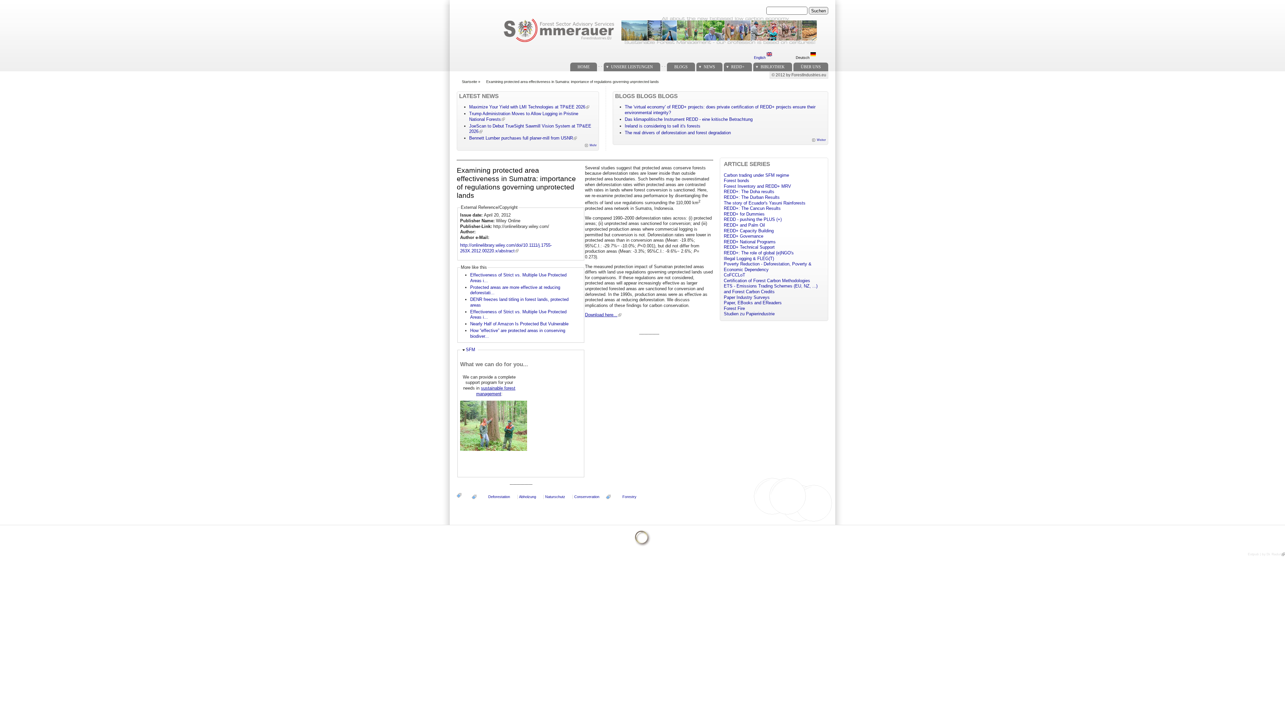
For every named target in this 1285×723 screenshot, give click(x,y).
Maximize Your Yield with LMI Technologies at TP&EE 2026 (527, 106)
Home (584, 67)
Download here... (601, 314)
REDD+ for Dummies (744, 214)
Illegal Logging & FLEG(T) (749, 258)
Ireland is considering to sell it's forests (662, 126)
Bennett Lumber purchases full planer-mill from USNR (521, 138)
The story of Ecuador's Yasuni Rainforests (764, 203)
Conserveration (586, 497)
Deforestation (499, 497)
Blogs (681, 67)
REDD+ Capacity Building (749, 230)
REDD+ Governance (743, 236)
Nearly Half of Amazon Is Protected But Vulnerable (519, 323)
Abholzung (527, 497)
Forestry (629, 497)
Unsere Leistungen (632, 67)
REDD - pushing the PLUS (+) (753, 219)
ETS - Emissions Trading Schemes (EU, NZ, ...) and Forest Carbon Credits (771, 289)
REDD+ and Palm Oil (744, 225)
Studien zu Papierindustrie (749, 313)
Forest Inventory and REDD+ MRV (757, 186)
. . (600, 65)
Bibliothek (773, 67)
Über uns (811, 67)
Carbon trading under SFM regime (756, 175)
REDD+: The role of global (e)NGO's (759, 252)
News (709, 67)
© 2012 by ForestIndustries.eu (799, 75)
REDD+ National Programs (750, 241)
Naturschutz (555, 497)
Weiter (821, 140)
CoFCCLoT (734, 274)
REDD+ (738, 67)
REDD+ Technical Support (749, 247)
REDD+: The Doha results (749, 191)
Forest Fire (734, 308)
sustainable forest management (496, 391)
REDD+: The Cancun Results (752, 208)
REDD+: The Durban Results (752, 197)
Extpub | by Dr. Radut (1264, 554)
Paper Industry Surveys (747, 297)
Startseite (469, 82)
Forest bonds (736, 180)
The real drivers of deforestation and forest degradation (678, 132)
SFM (470, 349)
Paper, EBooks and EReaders (753, 302)
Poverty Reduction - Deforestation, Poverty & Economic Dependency (767, 266)
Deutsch (803, 58)
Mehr (593, 145)
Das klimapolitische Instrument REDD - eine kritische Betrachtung (689, 119)
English (760, 58)
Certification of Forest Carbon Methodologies (767, 280)
